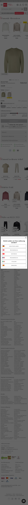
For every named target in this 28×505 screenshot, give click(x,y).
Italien (14, 261)
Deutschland (14, 246)
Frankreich (14, 257)
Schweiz (14, 253)
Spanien (14, 265)
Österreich (14, 250)
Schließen (25, 237)
